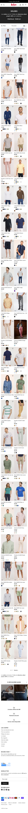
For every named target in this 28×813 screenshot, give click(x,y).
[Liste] (26, 26)
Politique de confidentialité (12, 802)
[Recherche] (4, 4)
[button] (12, 30)
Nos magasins (4, 737)
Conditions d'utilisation (21, 802)
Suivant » (16, 670)
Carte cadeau (4, 742)
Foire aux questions (5, 731)
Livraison (3, 744)
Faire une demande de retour (7, 730)
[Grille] (24, 26)
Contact (2, 746)
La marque (3, 736)
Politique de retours (5, 734)
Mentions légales (4, 802)
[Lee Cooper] (14, 5)
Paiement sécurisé (4, 804)
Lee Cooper (5, 808)
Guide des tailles (4, 740)
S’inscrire (5, 783)
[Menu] (1, 4)
